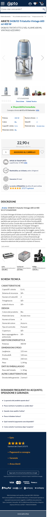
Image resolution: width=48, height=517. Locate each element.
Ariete (4, 208)
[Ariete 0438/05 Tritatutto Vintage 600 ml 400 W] (23, 58)
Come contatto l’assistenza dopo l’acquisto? (18, 427)
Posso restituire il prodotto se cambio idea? (18, 406)
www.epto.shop (23, 514)
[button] (42, 57)
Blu (16, 122)
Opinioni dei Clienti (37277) (18, 446)
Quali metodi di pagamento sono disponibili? (19, 422)
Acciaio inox (41, 126)
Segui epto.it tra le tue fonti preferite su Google (23, 473)
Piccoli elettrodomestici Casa (21, 16)
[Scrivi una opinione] (6, 101)
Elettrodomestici (6, 16)
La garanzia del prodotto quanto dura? (16, 400)
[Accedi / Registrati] (30, 5)
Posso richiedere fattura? (12, 416)
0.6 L (16, 126)
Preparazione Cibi (37, 16)
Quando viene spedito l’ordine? (14, 411)
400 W (17, 118)
